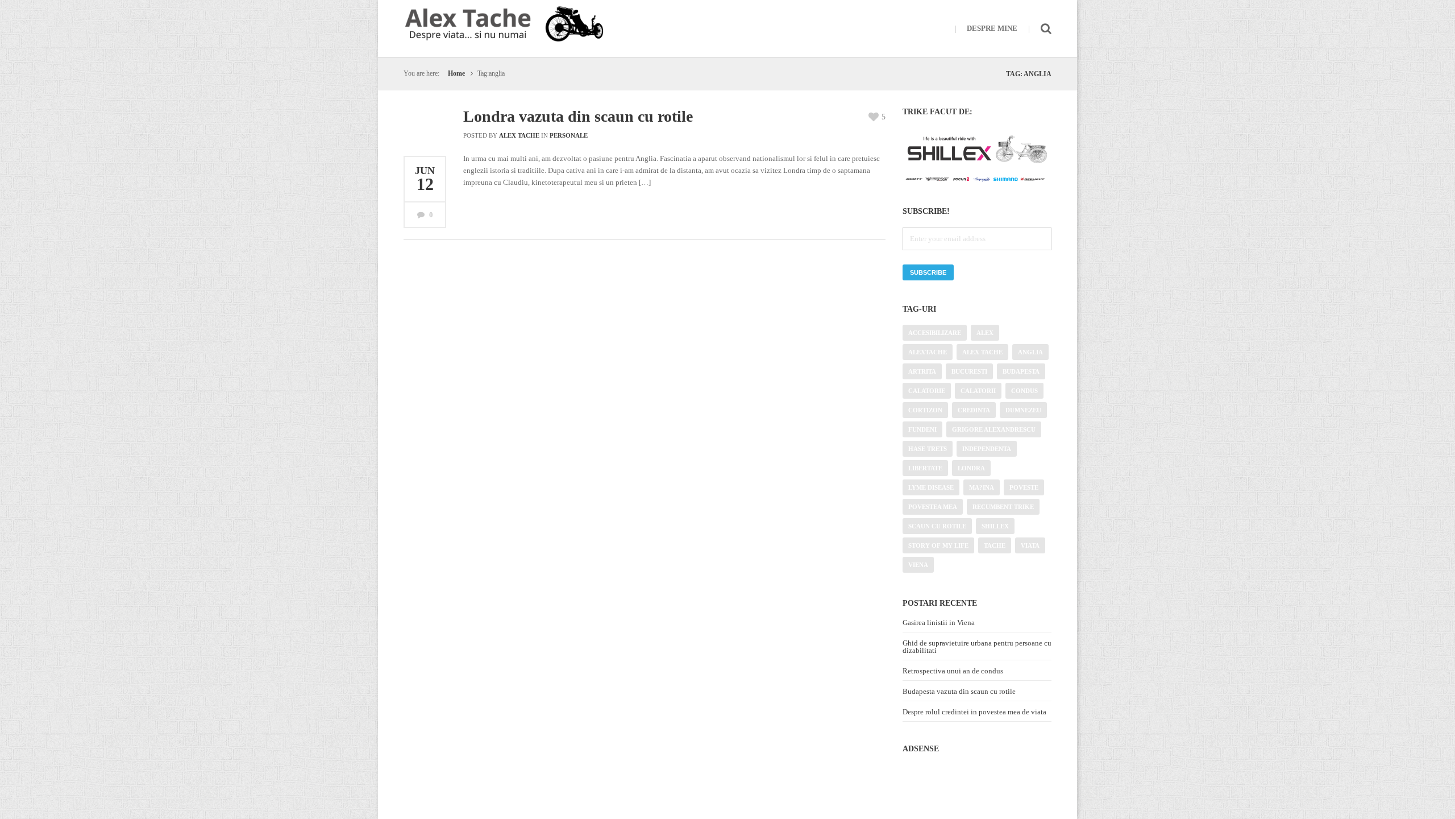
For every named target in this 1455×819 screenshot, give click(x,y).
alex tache (982, 352)
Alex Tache (519, 135)
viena (918, 564)
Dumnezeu (1023, 410)
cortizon (925, 410)
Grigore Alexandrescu (994, 429)
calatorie (926, 390)
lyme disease (931, 487)
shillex (995, 526)
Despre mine (992, 28)
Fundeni (922, 429)
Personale (569, 135)
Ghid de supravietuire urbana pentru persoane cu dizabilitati (977, 646)
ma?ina (981, 487)
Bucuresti (969, 371)
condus (1024, 390)
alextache (927, 352)
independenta (986, 448)
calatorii (978, 390)
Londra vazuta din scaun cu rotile (578, 116)
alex (984, 332)
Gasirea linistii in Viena (939, 622)
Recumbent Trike (1003, 506)
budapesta (1021, 371)
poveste (1023, 487)
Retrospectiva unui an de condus (953, 671)
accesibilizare (934, 332)
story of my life (938, 545)
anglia (1030, 352)
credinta (974, 410)
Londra (971, 468)
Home (456, 73)
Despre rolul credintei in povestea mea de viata (974, 711)
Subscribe (928, 272)
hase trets (927, 448)
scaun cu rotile (937, 526)
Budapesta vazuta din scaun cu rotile (959, 691)
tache (994, 545)
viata (1030, 545)
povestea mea (932, 506)
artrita (922, 371)
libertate (925, 468)
